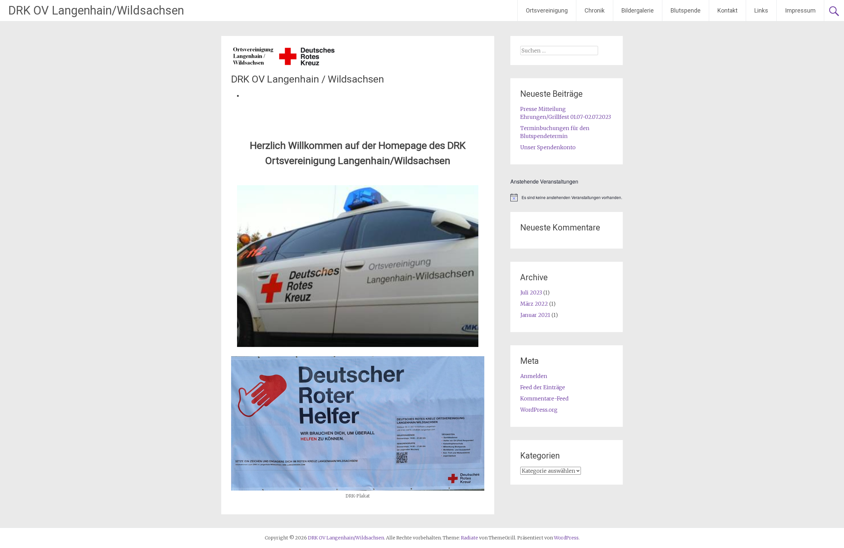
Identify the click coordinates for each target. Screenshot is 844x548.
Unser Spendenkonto (548, 147)
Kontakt (727, 10)
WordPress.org (539, 409)
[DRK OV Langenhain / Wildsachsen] (284, 64)
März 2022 (534, 303)
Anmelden (533, 376)
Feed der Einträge (542, 387)
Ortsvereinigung (547, 10)
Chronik (595, 10)
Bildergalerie (637, 10)
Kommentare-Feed (544, 398)
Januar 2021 (535, 315)
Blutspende (686, 10)
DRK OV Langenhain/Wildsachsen (96, 10)
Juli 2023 (531, 292)
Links (761, 10)
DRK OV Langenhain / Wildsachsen (307, 79)
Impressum (800, 10)
